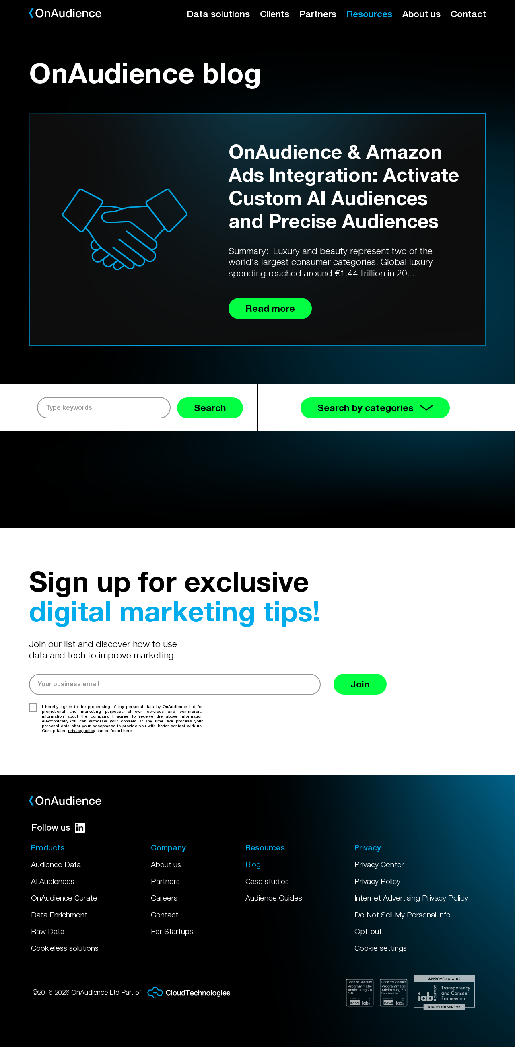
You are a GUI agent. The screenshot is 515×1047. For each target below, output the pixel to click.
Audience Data (56, 864)
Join (360, 684)
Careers (164, 897)
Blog (253, 864)
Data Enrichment (59, 914)
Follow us (50, 827)
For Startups (172, 931)
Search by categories (365, 407)
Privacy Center (379, 864)
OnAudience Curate (64, 897)
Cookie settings (380, 948)
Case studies (267, 881)
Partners (317, 13)
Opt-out (368, 931)
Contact (468, 13)
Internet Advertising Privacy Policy (411, 897)
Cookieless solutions (65, 948)
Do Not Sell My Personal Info (402, 914)
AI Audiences (52, 881)
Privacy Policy (377, 881)
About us (421, 13)
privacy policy (81, 730)
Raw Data (47, 931)
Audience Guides (273, 897)
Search (210, 407)
